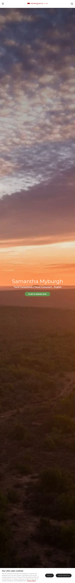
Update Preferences (64, 575)
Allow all (49, 575)
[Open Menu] (3, 3)
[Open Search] (72, 4)
